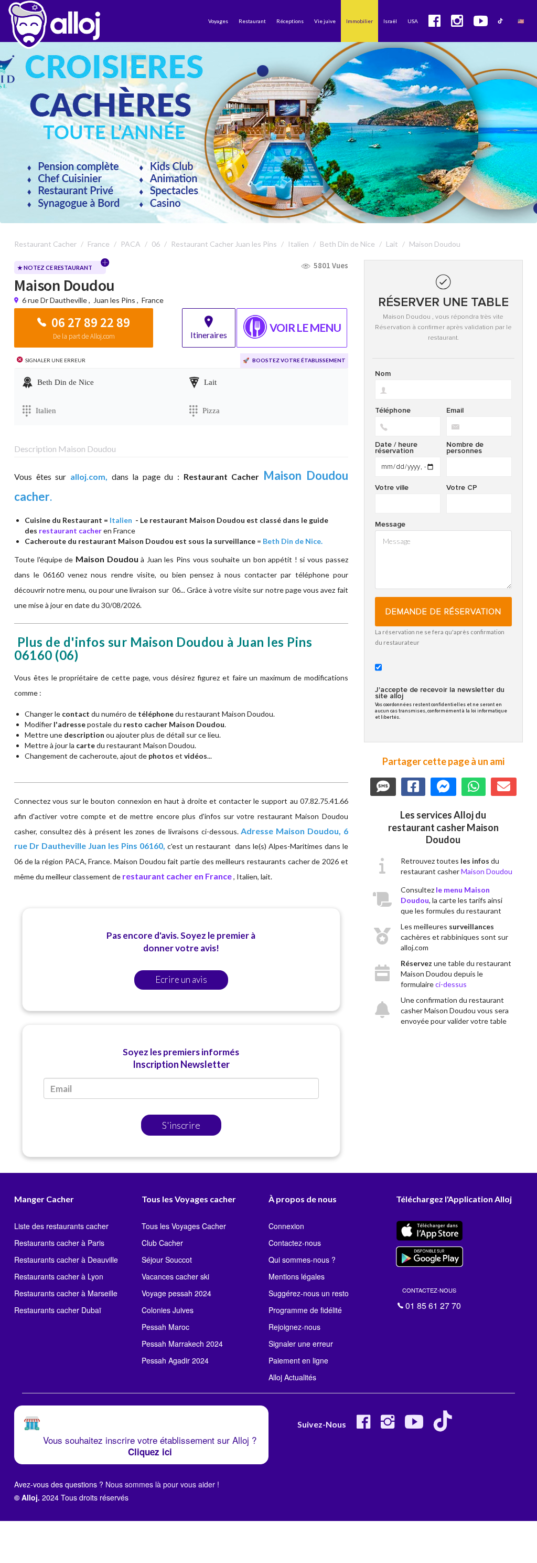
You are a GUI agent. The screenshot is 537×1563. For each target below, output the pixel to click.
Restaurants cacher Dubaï (57, 1310)
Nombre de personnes (465, 448)
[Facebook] (363, 1425)
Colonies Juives (168, 1310)
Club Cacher (162, 1242)
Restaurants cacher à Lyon (58, 1276)
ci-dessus (451, 984)
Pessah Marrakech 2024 (182, 1343)
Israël (390, 21)
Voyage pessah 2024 (176, 1293)
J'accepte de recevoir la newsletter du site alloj (439, 693)
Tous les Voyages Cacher (184, 1226)
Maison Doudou (486, 871)
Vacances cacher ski (175, 1276)
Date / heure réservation (396, 448)
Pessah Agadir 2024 (175, 1360)
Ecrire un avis (181, 979)
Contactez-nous (294, 1242)
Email (455, 410)
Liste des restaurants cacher (61, 1226)
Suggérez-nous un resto (308, 1293)
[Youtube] (414, 1425)
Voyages (218, 21)
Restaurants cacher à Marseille (65, 1293)
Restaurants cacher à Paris (59, 1242)
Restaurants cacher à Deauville (66, 1259)
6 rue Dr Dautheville (55, 300)
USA (412, 21)
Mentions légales (296, 1276)
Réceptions (290, 21)
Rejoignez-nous (294, 1326)
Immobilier (359, 21)
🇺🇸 (521, 21)
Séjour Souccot (167, 1259)
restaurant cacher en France (177, 876)
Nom (383, 374)
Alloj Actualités (292, 1377)
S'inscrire (181, 1125)
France (153, 300)
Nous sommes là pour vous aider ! (162, 1484)
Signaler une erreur (300, 1343)
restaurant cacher (70, 530)
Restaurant (252, 21)
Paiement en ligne (298, 1360)
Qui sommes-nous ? (302, 1259)
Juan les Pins (114, 300)
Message (390, 524)
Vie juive (325, 21)
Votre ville (392, 488)
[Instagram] (387, 1425)
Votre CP (461, 488)
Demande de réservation (443, 611)
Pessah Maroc (165, 1326)
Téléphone (393, 410)
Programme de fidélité (305, 1310)
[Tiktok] (445, 1425)
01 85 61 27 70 (431, 1297)
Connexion (286, 1226)
